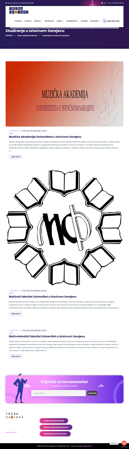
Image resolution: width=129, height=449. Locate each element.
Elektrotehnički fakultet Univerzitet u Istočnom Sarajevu (47, 336)
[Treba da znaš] (21, 10)
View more (15, 157)
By (21, 131)
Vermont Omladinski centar (34, 131)
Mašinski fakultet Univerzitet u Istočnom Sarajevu (42, 296)
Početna (9, 35)
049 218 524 (113, 21)
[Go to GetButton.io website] (124, 447)
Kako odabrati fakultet (27, 35)
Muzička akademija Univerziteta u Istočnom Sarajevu (45, 137)
